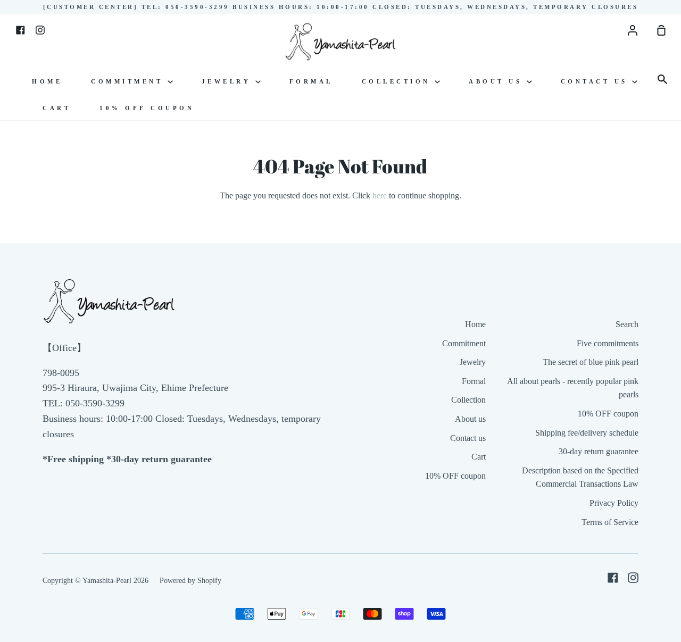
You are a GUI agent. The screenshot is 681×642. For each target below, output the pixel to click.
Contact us (597, 81)
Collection (398, 81)
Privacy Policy (613, 502)
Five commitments (607, 343)
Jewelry (228, 81)
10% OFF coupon (146, 108)
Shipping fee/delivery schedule (586, 432)
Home (47, 81)
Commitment (129, 81)
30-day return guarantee (598, 451)
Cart (57, 108)
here (379, 195)
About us (498, 81)
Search (627, 324)
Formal (311, 81)
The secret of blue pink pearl (590, 361)
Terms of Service (610, 522)
